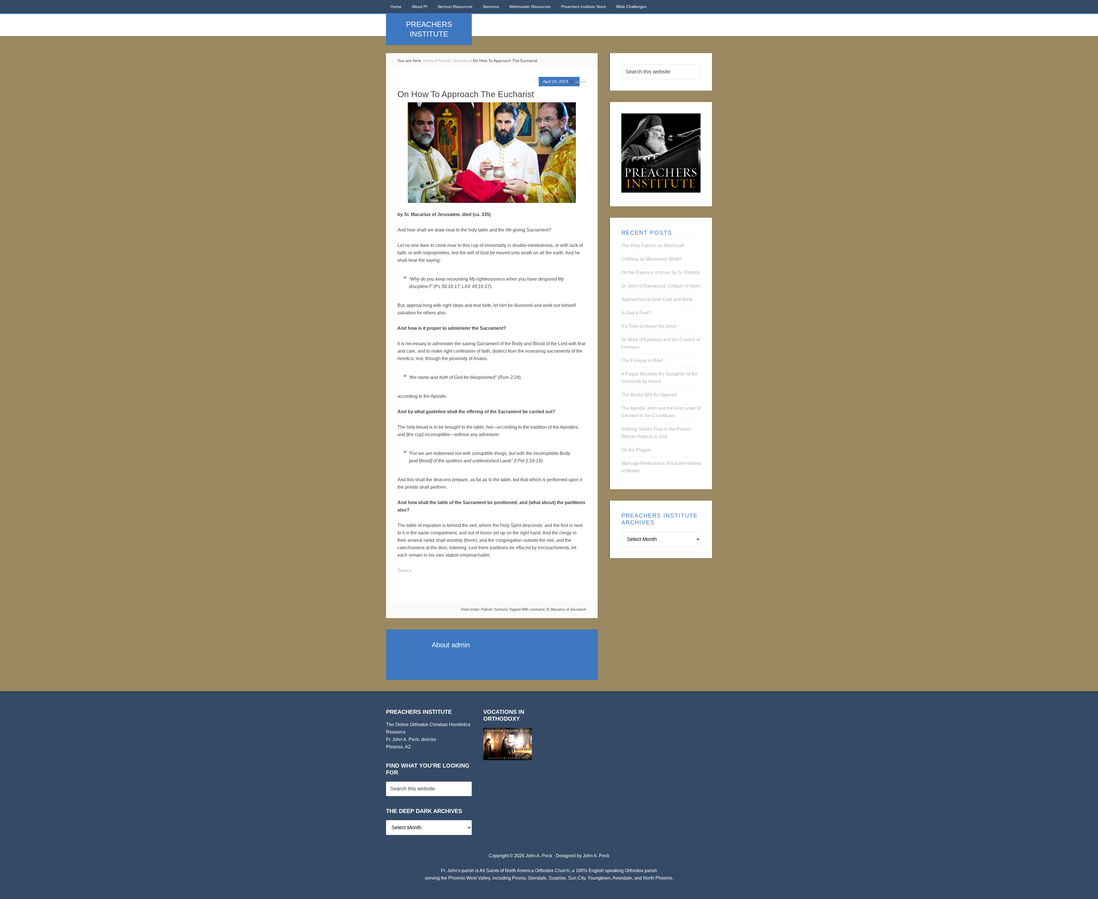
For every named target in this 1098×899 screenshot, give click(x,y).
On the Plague (636, 449)
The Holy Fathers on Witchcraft (652, 245)
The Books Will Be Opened (649, 394)
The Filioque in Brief (642, 360)
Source (404, 570)
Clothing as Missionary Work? (651, 259)
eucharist (537, 610)
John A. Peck (596, 855)
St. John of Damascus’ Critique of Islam (661, 285)
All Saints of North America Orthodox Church (525, 870)
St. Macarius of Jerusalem (566, 610)
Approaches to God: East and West (656, 299)
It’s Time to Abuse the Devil (648, 326)
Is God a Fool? (636, 312)
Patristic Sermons (494, 610)
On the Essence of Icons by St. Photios (660, 272)
